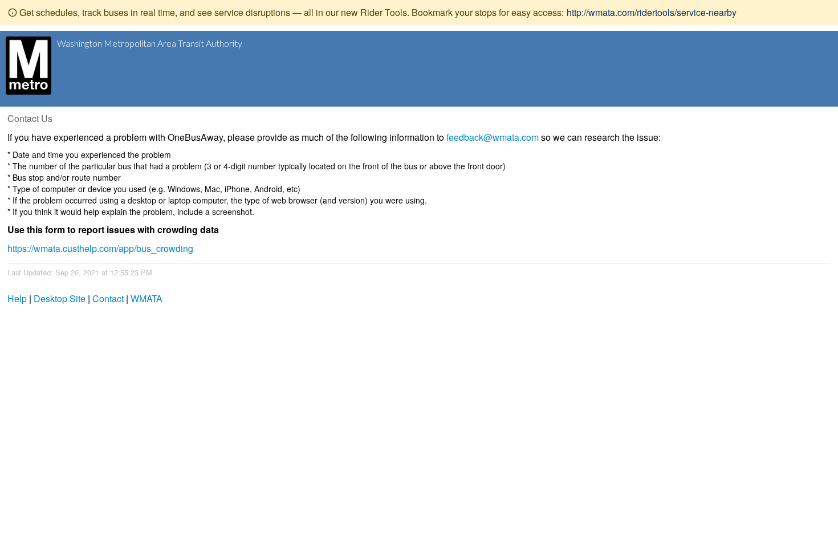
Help (17, 298)
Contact (108, 298)
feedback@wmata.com (492, 137)
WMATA (146, 298)
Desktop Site (60, 298)
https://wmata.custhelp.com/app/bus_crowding (100, 248)
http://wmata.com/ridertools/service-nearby (652, 12)
